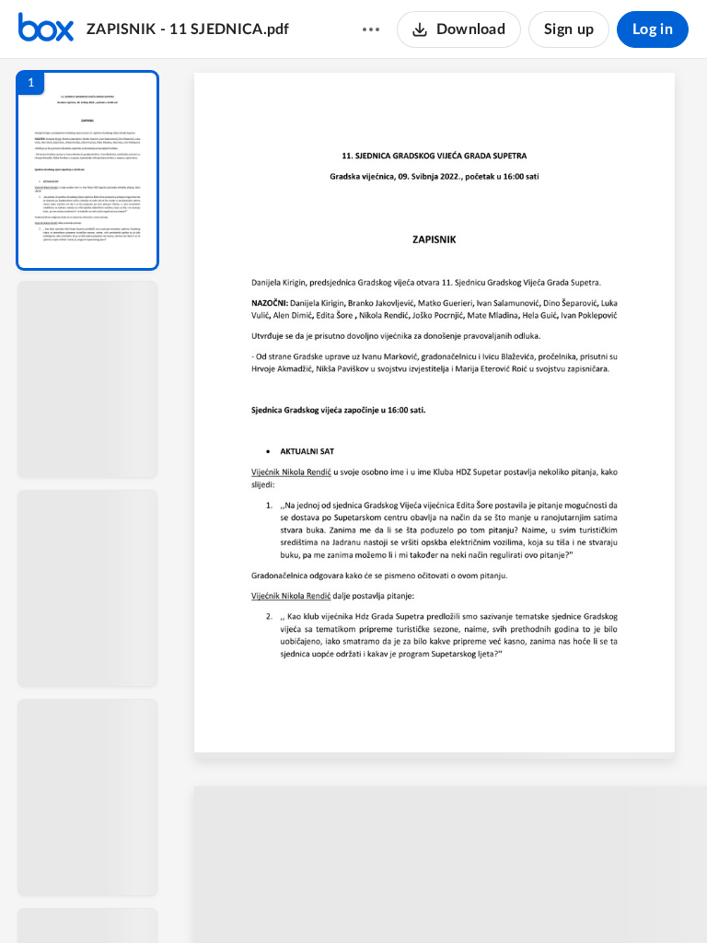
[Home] (46, 29)
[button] (87, 170)
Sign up (569, 29)
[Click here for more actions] (371, 29)
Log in (652, 29)
